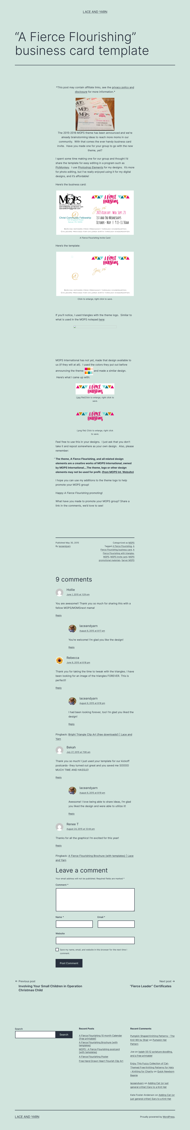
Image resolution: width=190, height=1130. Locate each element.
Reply (59, 615)
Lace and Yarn (95, 12)
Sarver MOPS (127, 560)
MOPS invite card (118, 556)
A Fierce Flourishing (122, 546)
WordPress (168, 1116)
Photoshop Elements (90, 167)
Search (19, 1029)
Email (101, 917)
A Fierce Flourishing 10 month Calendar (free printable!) (100, 1037)
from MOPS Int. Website (118, 472)
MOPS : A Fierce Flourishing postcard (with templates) (99, 1051)
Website (60, 933)
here (101, 319)
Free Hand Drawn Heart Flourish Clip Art (101, 1061)
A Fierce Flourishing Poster (93, 1056)
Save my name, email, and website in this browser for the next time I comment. (93, 951)
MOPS (131, 542)
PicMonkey (62, 167)
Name (60, 917)
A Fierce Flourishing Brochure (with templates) (98, 1044)
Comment (62, 884)
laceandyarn (65, 546)
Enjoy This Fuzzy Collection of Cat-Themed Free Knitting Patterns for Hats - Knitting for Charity (152, 1067)
